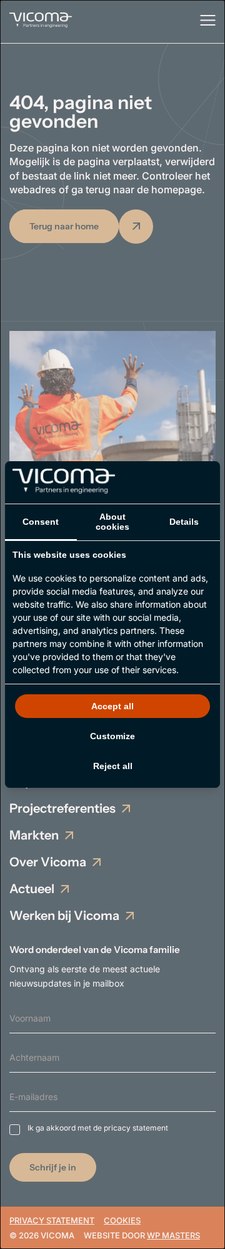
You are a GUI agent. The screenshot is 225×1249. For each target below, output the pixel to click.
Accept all (112, 706)
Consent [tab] (40, 522)
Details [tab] (184, 522)
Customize (112, 736)
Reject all (112, 766)
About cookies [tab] (112, 522)
